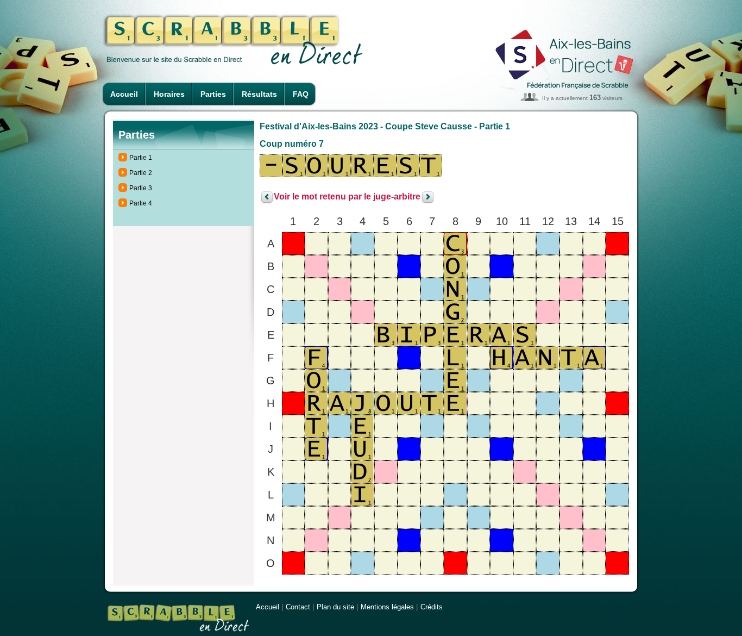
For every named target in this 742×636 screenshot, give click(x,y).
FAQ (301, 94)
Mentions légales (387, 607)
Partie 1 (140, 157)
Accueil (124, 94)
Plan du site (335, 607)
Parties (213, 94)
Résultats (259, 94)
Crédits (431, 607)
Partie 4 (140, 203)
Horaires (169, 94)
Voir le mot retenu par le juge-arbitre (347, 197)
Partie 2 (140, 173)
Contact (298, 607)
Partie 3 (140, 188)
